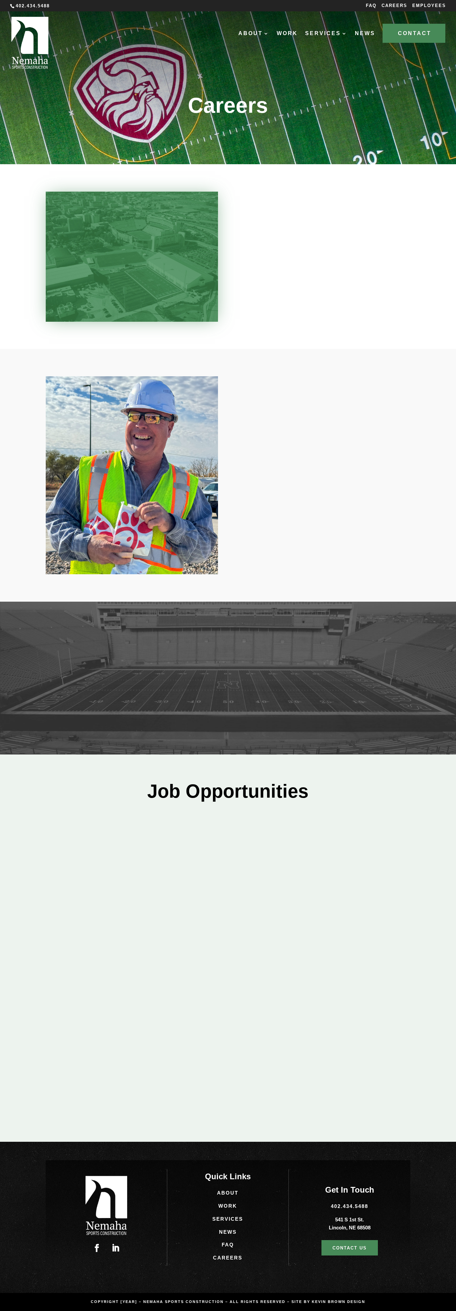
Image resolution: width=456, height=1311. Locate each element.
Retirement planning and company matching (317, 429)
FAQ (371, 5)
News (365, 33)
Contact (414, 33)
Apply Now (89, 916)
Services (227, 1219)
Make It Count (307, 276)
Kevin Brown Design (338, 1302)
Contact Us (349, 1247)
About (227, 1193)
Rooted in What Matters (326, 227)
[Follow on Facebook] (97, 1248)
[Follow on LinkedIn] (115, 1248)
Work (287, 33)
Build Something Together (331, 252)
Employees (429, 5)
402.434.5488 (349, 1206)
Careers (394, 5)
